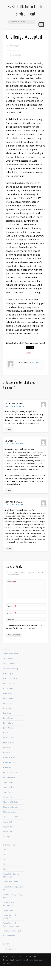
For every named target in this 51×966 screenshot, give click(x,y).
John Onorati (8, 728)
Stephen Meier (9, 812)
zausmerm (7, 831)
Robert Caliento (9, 777)
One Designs (35, 960)
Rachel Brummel (10, 762)
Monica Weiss (8, 743)
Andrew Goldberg (10, 668)
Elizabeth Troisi (9, 693)
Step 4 (5, 864)
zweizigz (6, 836)
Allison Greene (9, 663)
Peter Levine (8, 752)
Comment (11, 582)
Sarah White (8, 792)
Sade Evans (8, 782)
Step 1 (5, 849)
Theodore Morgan (10, 817)
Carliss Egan (14, 46)
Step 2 (5, 854)
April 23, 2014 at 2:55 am (14, 505)
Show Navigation (41, 24)
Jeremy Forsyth (9, 723)
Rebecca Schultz (10, 772)
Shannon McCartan (11, 802)
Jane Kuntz (7, 713)
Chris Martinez (9, 683)
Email (11, 613)
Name (11, 606)
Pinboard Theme (20, 960)
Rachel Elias (8, 767)
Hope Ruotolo (9, 708)
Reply (9, 429)
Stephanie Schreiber (11, 807)
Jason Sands (8, 718)
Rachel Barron (9, 757)
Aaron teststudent (10, 653)
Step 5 (5, 869)
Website (10, 619)
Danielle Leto (8, 688)
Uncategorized (15, 55)
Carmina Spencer (10, 678)
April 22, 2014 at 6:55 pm (14, 406)
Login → (9, 949)
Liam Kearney (8, 737)
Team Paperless (9, 910)
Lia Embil (6, 733)
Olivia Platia (8, 747)
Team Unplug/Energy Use (13, 931)
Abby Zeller (8, 658)
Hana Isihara (8, 703)
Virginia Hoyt (8, 827)
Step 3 (5, 859)
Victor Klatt (7, 822)
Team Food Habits (10, 881)
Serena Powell (9, 797)
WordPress (7, 963)
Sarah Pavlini (8, 787)
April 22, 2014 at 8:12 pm (14, 444)
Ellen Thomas (8, 698)
